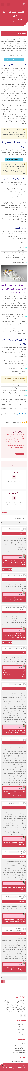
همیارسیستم (4, 512)
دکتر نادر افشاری (21, 414)
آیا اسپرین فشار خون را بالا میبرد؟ (14, 14)
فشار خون (17, 20)
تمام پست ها (20, 454)
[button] (8, 4)
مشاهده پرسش (21, 533)
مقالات (21, 20)
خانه (25, 20)
